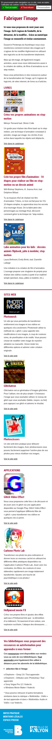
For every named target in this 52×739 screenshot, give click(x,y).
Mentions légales (13, 716)
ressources (13, 654)
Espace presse (11, 720)
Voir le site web (10, 356)
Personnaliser (43, 7)
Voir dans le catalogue (14, 143)
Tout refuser (28, 7)
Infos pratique (11, 713)
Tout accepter (11, 7)
